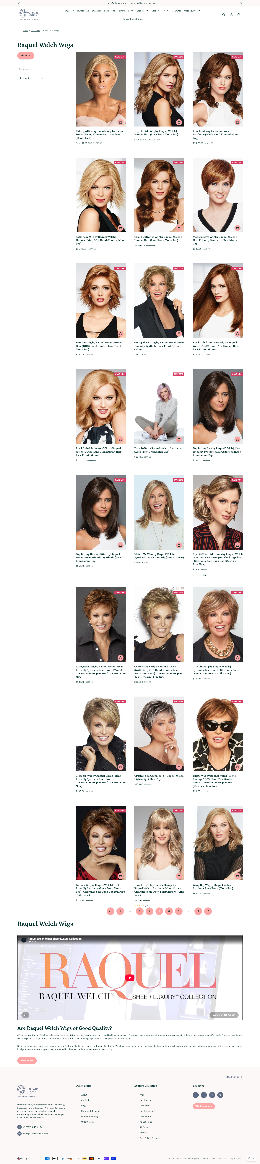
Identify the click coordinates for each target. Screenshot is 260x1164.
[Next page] (208, 911)
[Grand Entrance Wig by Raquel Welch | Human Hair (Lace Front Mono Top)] (159, 195)
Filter (24, 55)
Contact (85, 1100)
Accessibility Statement (232, 1158)
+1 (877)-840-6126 (33, 1127)
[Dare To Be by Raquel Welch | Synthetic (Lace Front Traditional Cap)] (159, 407)
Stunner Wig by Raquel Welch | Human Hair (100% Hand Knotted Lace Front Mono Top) (99, 346)
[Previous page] (110, 911)
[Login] (231, 14)
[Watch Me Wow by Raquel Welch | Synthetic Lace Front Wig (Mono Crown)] (159, 512)
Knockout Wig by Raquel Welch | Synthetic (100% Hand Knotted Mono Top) (215, 134)
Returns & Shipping (90, 1111)
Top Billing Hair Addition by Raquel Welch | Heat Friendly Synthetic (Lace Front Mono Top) (98, 557)
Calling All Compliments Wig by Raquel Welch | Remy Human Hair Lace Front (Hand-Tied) (100, 134)
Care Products (147, 1116)
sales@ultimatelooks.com (35, 1133)
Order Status (87, 1121)
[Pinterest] (220, 1095)
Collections (35, 30)
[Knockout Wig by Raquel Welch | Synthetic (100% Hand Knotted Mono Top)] (218, 89)
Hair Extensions (147, 1111)
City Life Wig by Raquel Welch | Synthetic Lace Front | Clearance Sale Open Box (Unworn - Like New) (215, 670)
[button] (223, 14)
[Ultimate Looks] (29, 14)
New (166, 10)
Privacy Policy (212, 1158)
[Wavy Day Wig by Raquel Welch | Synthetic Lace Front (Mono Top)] (218, 843)
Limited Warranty (89, 1116)
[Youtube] (204, 1095)
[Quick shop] (120, 122)
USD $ (24, 1158)
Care (154, 10)
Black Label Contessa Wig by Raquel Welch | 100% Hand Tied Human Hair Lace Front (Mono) (215, 346)
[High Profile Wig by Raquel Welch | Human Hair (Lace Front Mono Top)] (159, 89)
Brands (140, 10)
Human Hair (83, 10)
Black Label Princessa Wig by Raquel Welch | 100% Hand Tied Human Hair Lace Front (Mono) (98, 452)
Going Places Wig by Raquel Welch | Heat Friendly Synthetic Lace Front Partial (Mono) (159, 346)
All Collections (147, 1121)
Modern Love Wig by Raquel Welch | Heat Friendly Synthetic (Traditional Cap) (215, 240)
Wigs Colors (190, 10)
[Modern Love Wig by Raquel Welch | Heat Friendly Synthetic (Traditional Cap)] (218, 195)
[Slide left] (19, 3)
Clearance (176, 10)
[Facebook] (196, 1095)
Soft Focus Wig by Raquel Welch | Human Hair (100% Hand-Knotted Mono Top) (100, 240)
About (84, 1094)
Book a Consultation (133, 19)
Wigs (67, 10)
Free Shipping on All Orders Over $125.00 (130, 3)
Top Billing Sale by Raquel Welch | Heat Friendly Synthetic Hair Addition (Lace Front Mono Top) (217, 452)
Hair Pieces (123, 10)
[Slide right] (241, 3)
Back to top (232, 1077)
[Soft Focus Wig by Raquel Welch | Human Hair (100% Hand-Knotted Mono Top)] (101, 195)
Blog (83, 1105)
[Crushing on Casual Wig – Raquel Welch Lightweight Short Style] (159, 734)
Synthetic (96, 10)
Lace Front (109, 10)
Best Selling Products (150, 1138)
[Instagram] (212, 1095)
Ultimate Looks (181, 1158)
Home (25, 30)
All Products (146, 1127)
